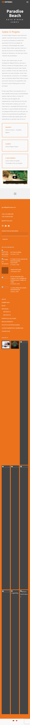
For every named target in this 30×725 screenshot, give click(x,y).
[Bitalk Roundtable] (15, 527)
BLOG (3, 306)
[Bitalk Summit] (6, 652)
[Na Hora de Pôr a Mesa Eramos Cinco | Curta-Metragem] (24, 403)
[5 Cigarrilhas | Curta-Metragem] (6, 345)
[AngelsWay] (15, 652)
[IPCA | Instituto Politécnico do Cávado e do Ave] (6, 527)
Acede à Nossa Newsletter (10, 231)
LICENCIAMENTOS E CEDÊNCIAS (12, 328)
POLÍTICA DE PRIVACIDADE (11, 325)
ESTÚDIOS (5, 309)
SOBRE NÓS (6, 302)
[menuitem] (13, 720)
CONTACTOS (6, 331)
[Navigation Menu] (27, 2)
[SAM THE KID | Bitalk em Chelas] (24, 527)
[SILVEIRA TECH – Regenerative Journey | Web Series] (15, 345)
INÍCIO (4, 299)
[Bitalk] (24, 652)
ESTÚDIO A (7, 312)
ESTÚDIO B (6, 315)
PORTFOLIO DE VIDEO (9, 318)
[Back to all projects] (15, 193)
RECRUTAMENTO (7, 322)
